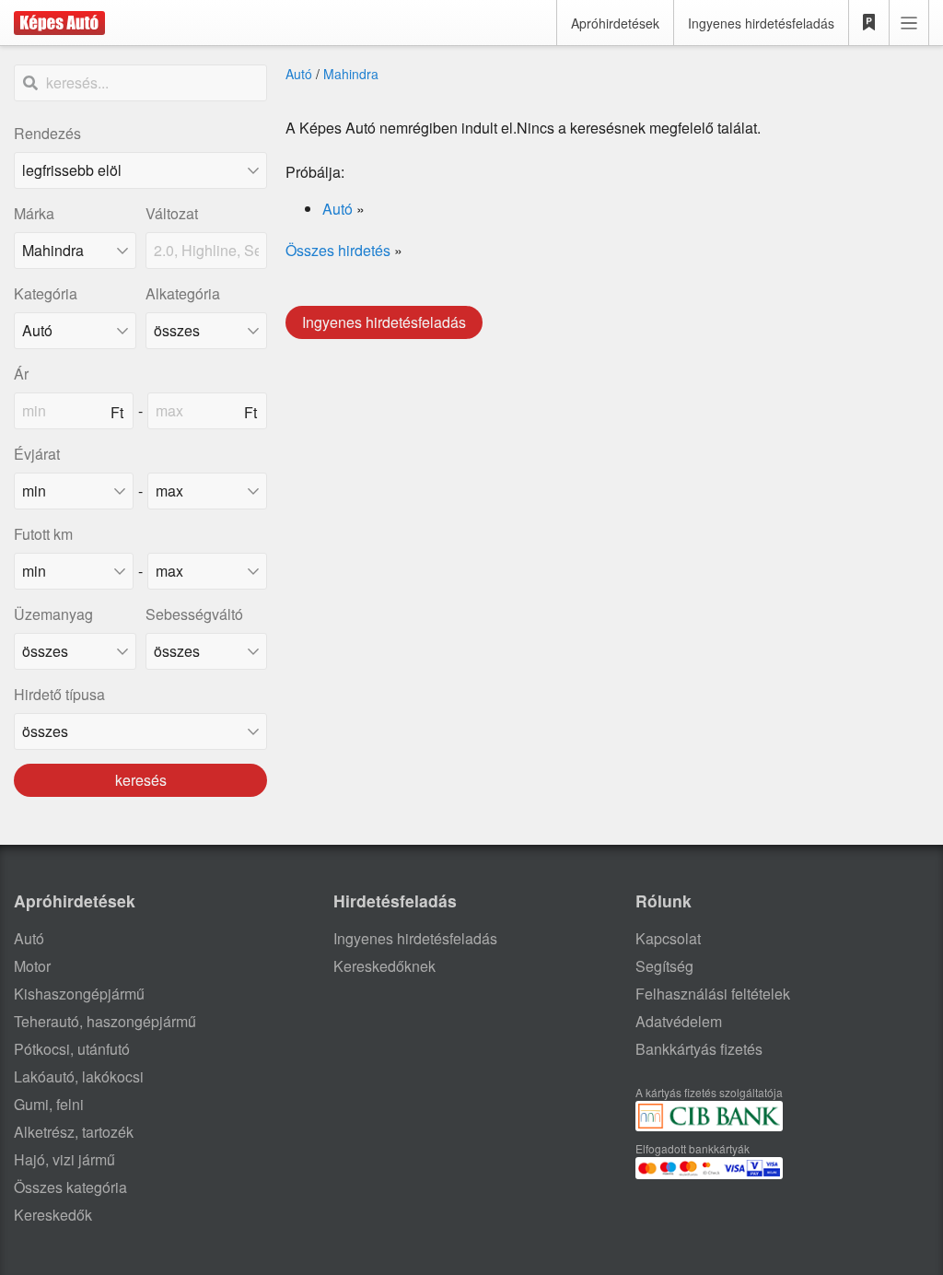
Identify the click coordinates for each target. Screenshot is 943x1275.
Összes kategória (70, 1187)
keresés (141, 779)
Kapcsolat (668, 938)
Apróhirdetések (615, 23)
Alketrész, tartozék (74, 1131)
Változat (172, 213)
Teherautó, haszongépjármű (105, 1021)
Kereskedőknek (384, 966)
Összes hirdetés (337, 250)
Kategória (45, 293)
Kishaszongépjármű (79, 993)
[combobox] (75, 250)
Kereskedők (53, 1214)
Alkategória (183, 293)
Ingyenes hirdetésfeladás (761, 23)
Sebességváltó (194, 614)
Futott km (43, 533)
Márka (34, 213)
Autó (298, 73)
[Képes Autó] (59, 23)
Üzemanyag (53, 614)
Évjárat (37, 453)
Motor (32, 966)
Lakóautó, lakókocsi (79, 1076)
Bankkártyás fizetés (699, 1048)
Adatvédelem (678, 1021)
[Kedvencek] (869, 23)
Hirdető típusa (59, 694)
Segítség (664, 966)
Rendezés (47, 133)
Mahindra (350, 73)
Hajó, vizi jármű (64, 1159)
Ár (21, 373)
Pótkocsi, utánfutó (72, 1048)
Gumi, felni (49, 1104)
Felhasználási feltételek (712, 993)
